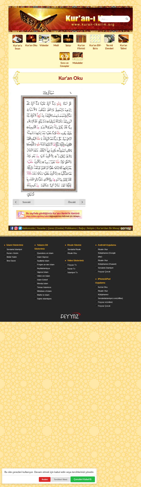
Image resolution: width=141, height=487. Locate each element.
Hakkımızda (28, 228)
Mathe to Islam (43, 295)
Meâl (56, 45)
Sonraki (27, 202)
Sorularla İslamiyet (14, 249)
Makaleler (78, 62)
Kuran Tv (71, 269)
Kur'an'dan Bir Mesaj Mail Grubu (114, 228)
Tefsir (68, 45)
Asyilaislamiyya (43, 268)
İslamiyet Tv (73, 272)
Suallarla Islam (43, 261)
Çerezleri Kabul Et (82, 479)
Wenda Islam (42, 283)
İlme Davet (11, 261)
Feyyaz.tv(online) (105, 302)
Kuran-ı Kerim (12, 253)
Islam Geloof (42, 280)
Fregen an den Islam (45, 264)
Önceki (72, 202)
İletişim (91, 228)
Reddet (45, 479)
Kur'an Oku (31, 45)
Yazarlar (41, 228)
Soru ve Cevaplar (64, 64)
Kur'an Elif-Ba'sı (95, 47)
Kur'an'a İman (17, 47)
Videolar (44, 45)
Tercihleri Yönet (60, 479)
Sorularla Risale (74, 249)
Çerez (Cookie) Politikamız (62, 228)
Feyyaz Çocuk (104, 272)
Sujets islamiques (44, 299)
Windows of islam (44, 291)
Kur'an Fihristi (81, 47)
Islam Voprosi (42, 257)
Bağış (82, 228)
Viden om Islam (43, 276)
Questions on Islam (45, 253)
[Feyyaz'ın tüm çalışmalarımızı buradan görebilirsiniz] (70, 315)
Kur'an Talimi (123, 47)
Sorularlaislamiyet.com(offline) (110, 298)
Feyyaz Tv (72, 265)
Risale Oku (72, 253)
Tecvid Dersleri (109, 47)
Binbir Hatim (12, 257)
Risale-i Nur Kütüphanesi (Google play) (107, 253)
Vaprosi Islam (42, 272)
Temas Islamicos (44, 287)
